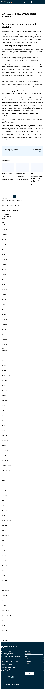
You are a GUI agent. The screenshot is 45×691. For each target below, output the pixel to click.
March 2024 (4, 251)
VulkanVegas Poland (5, 612)
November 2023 (5, 261)
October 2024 (4, 234)
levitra (3, 512)
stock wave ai (4, 595)
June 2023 (4, 274)
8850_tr (3, 415)
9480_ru (3, 427)
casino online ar (4, 455)
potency (3, 575)
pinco (3, 570)
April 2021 (3, 336)
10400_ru (3, 360)
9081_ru (3, 417)
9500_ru (3, 430)
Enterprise (3, 477)
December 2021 (5, 319)
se (2, 585)
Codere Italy (4, 462)
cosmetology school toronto (6, 465)
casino (3, 447)
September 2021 (5, 326)
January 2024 (4, 256)
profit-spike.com (4, 577)
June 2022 (4, 304)
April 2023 (3, 279)
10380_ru (3, 357)
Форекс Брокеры (5, 637)
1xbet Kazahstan (5, 400)
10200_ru (3, 355)
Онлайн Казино (4, 627)
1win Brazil (4, 367)
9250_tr (3, 420)
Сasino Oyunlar (4, 630)
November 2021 (5, 321)
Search (14, 196)
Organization (4, 560)
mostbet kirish (4, 530)
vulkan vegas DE (5, 605)
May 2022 (3, 306)
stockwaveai (4, 597)
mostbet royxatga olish (6, 535)
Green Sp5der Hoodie (36, 149)
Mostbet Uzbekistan (5, 542)
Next (39, 151)
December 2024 (5, 229)
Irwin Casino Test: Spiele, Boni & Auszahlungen (10, 210)
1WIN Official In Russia (6, 375)
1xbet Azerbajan (5, 390)
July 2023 (3, 271)
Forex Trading (4, 482)
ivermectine (4, 497)
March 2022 (4, 311)
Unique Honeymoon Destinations (7, 602)
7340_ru (3, 405)
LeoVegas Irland (5, 507)
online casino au (5, 552)
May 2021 (3, 334)
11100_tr (3, 362)
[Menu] (43, 2)
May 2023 (3, 276)
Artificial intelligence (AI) (6, 437)
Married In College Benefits (6, 520)
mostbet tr (3, 540)
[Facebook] (10, 681)
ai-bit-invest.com (5, 432)
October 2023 (4, 264)
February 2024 (4, 254)
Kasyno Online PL (5, 502)
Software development (6, 590)
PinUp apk (3, 572)
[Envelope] (7, 681)
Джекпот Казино (5, 617)
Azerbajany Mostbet (5, 440)
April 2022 (3, 309)
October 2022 (4, 294)
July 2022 (3, 301)
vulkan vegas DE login (6, 607)
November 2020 (5, 344)
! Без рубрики (4, 350)
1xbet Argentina (4, 387)
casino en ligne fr (5, 450)
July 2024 (3, 241)
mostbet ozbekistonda (6, 532)
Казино (3, 622)
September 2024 (5, 236)
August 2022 (4, 299)
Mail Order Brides (5, 515)
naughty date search (6, 117)
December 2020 (5, 341)
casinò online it (4, 457)
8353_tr (3, 407)
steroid (3, 592)
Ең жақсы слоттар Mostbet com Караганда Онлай (8, 175)
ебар (3, 620)
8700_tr (3, 412)
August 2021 (4, 329)
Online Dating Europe (5, 557)
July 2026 (3, 224)
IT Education (4, 490)
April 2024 (3, 249)
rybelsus (3, 582)
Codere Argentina (5, 460)
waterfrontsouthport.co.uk (6, 615)
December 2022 (5, 289)
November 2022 (5, 291)
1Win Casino (4, 370)
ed (2, 475)
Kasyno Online (4, 500)
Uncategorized (10, 179)
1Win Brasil (4, 365)
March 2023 (4, 281)
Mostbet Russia (4, 537)
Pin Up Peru (4, 567)
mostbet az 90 (4, 525)
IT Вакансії (4, 492)
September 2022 (5, 296)
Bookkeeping (4, 445)
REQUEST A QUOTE (37, 2)
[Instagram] (13, 681)
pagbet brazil (4, 562)
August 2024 (4, 239)
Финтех (3, 635)
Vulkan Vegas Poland (5, 610)
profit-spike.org (4, 580)
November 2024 (5, 231)
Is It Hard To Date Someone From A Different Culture (11, 487)
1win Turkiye (4, 377)
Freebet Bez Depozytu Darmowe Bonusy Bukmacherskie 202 (22, 175)
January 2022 (4, 316)
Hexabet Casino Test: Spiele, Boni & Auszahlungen (10, 202)
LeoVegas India (4, 505)
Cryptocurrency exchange (6, 467)
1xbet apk (3, 385)
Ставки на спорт (5, 632)
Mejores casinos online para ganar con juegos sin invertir (12, 200)
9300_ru (3, 422)
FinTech (3, 480)
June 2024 (4, 244)
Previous (7, 153)
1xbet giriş (3, 397)
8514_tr (3, 410)
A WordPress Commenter (6, 216)
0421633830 (28, 2)
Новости (3, 625)
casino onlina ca (5, 452)
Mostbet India (4, 527)
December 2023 (5, 259)
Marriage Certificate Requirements (8, 517)
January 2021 (4, 339)
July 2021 (3, 331)
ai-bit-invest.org (4, 435)
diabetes (3, 472)
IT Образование (5, 495)
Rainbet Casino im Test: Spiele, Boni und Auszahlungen (11, 207)
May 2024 (3, 246)
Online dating (4, 555)
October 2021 (4, 324)
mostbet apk (4, 522)
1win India (3, 372)
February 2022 (4, 314)
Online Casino (4, 550)
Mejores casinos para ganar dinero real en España (11, 205)
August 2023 (4, 269)
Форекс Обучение (5, 640)
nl (2, 547)
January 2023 (4, 286)
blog (2, 442)
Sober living (4, 587)
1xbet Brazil (4, 395)
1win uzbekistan (4, 380)
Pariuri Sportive (4, 565)
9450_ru (3, 425)
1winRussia (4, 382)
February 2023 (4, 284)
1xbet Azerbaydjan (5, 392)
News (3, 545)
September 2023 (5, 266)
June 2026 (4, 226)
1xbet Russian (4, 402)
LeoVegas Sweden (5, 510)
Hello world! (4, 218)
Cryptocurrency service (6, 470)
